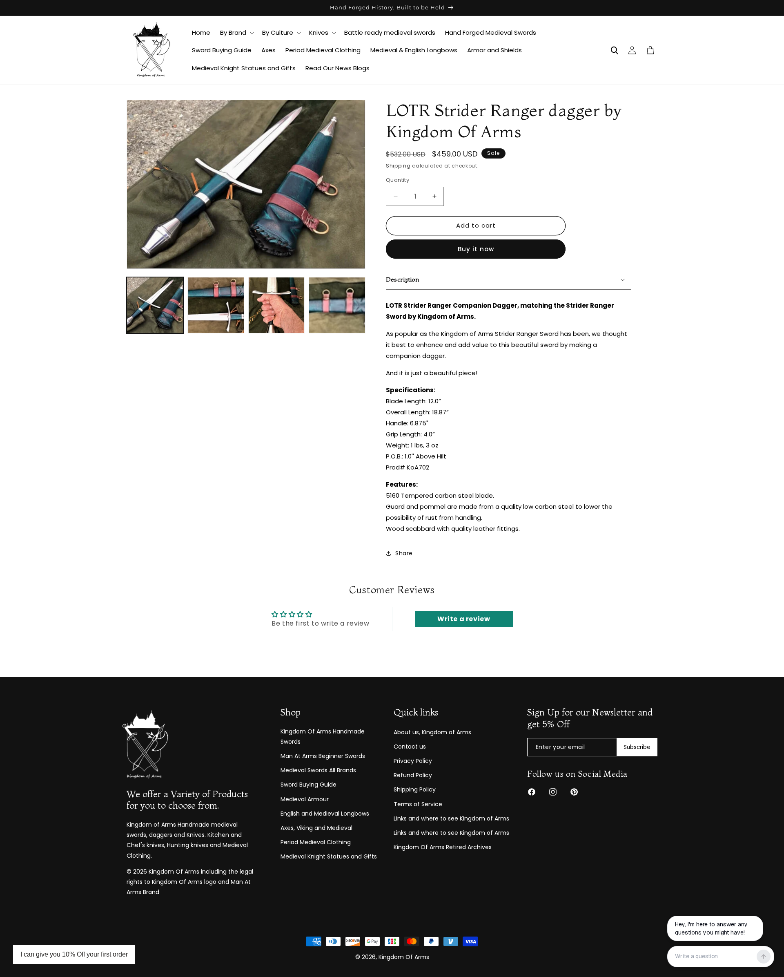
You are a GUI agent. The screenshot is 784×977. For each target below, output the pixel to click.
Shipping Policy (415, 789)
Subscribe (637, 747)
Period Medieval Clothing (316, 842)
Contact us (410, 746)
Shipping (398, 165)
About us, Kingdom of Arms (432, 732)
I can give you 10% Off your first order (74, 954)
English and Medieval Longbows (325, 813)
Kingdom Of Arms (404, 957)
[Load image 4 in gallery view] (337, 305)
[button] (236, 33)
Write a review (463, 619)
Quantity (397, 180)
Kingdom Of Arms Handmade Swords (323, 736)
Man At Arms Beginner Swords (323, 756)
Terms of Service (418, 804)
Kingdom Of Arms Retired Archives (443, 847)
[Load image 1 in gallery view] (155, 305)
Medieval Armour (305, 799)
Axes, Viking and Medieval (316, 828)
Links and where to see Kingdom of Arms (451, 818)
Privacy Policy (413, 761)
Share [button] (404, 553)
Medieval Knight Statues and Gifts (329, 856)
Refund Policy (413, 775)
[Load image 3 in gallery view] (276, 305)
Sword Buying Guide (308, 784)
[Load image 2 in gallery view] (215, 305)
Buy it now (476, 249)
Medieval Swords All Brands (318, 770)
